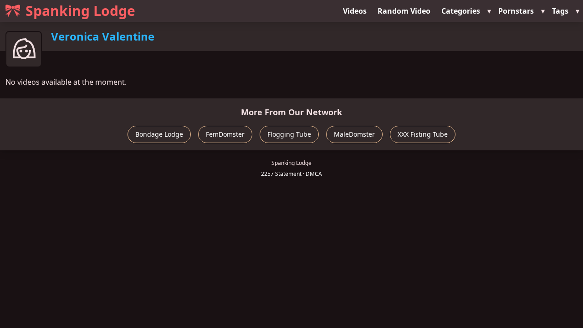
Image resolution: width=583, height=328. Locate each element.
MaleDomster (354, 134)
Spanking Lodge (80, 10)
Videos (355, 11)
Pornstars (516, 11)
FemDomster (225, 134)
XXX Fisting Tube (423, 134)
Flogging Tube (289, 134)
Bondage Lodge (159, 134)
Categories (460, 11)
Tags (560, 11)
